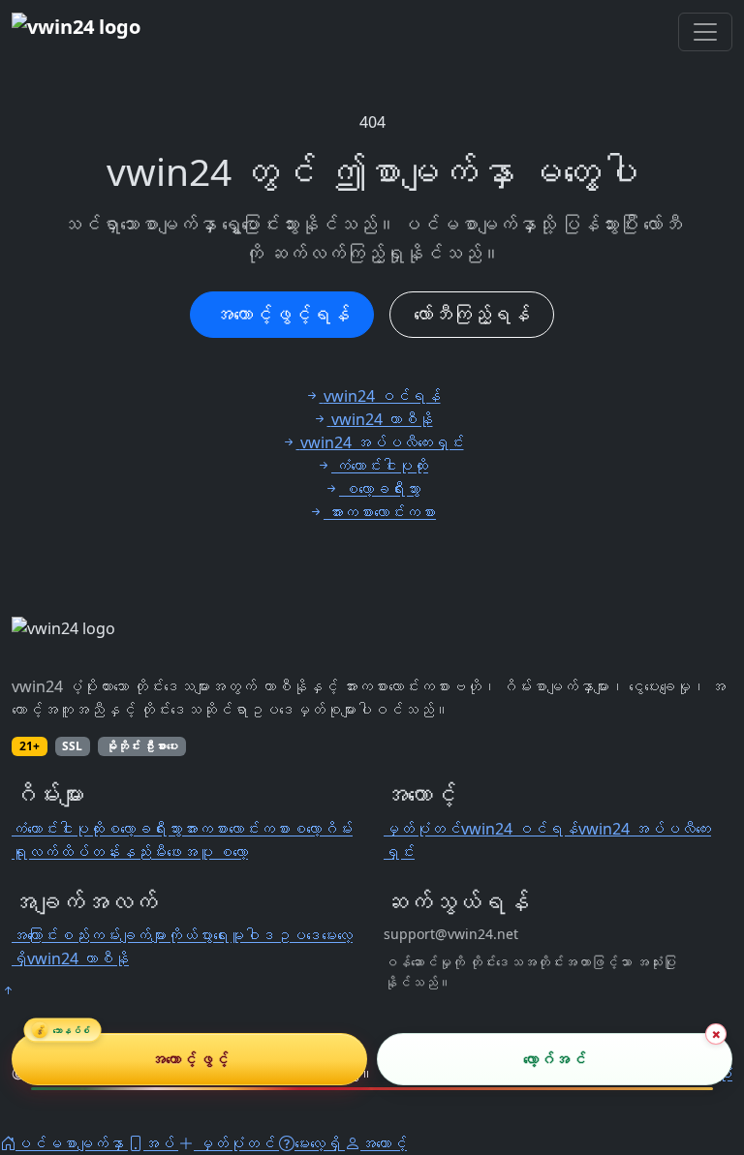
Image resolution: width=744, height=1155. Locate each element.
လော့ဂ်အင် (554, 1059)
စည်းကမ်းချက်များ (112, 935)
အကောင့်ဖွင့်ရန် (282, 314)
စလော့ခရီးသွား (143, 828)
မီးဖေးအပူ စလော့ (199, 852)
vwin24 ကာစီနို (78, 958)
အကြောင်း (35, 935)
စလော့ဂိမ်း (322, 828)
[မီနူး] (705, 32)
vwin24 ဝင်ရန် (519, 828)
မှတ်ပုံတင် (422, 828)
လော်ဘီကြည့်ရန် (472, 314)
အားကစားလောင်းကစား (236, 828)
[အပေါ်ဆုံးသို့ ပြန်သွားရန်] (8, 990)
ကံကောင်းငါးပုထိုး (58, 828)
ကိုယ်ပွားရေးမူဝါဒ (221, 935)
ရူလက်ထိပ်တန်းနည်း (81, 852)
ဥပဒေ (298, 935)
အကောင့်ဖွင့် (189, 1059)
